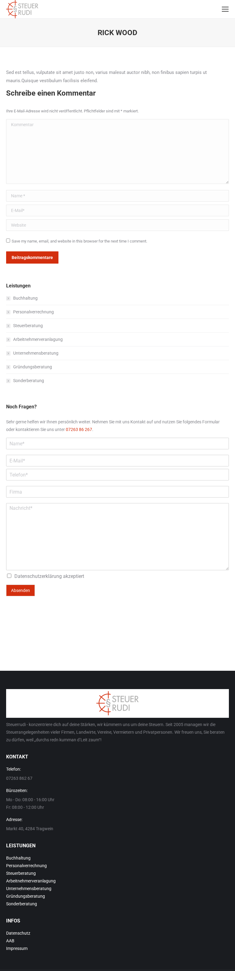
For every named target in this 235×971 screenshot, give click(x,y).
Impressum (17, 948)
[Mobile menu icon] (225, 9)
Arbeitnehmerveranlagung (38, 339)
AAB (10, 940)
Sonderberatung (28, 380)
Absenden (20, 590)
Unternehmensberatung (35, 353)
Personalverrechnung (33, 311)
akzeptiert (49, 576)
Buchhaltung (25, 298)
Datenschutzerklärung (38, 576)
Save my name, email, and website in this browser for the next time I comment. (79, 241)
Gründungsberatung (32, 366)
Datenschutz (18, 933)
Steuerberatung (28, 325)
